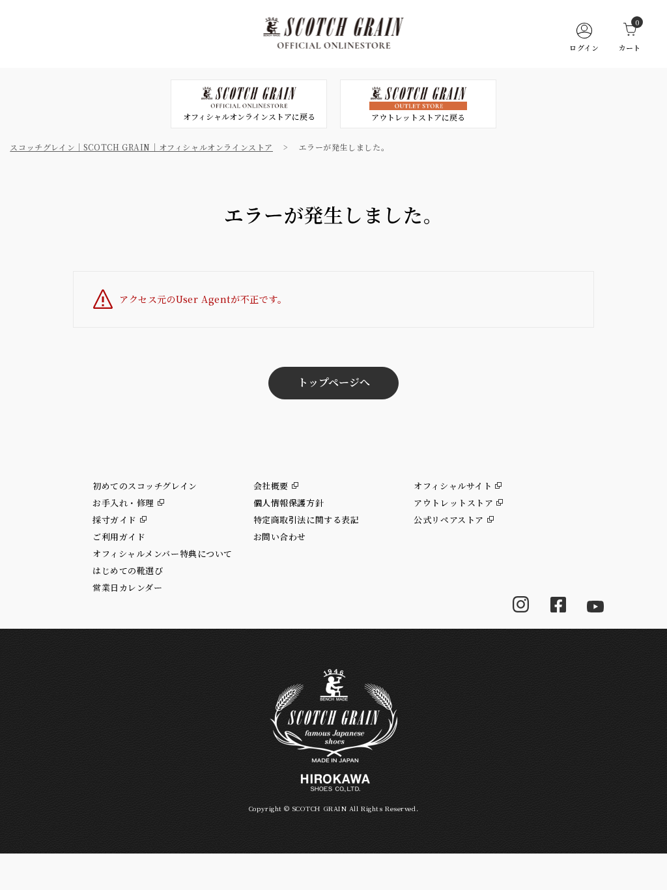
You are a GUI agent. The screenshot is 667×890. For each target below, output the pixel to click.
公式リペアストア (448, 519)
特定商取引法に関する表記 (306, 519)
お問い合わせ (279, 536)
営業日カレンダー (127, 587)
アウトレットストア (453, 502)
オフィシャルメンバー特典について (162, 553)
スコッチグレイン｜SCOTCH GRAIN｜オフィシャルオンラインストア (141, 146)
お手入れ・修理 (123, 502)
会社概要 (271, 486)
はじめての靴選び (127, 570)
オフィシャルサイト (453, 486)
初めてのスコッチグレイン (144, 486)
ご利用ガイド (118, 536)
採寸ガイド (114, 519)
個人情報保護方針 (288, 502)
